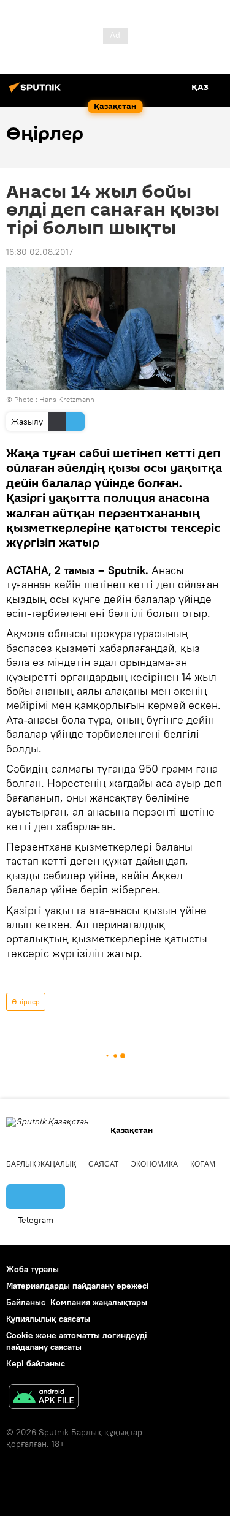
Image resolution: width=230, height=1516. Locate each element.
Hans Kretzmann (66, 399)
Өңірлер (26, 1001)
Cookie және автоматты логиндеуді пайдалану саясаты (76, 1341)
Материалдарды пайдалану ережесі (77, 1285)
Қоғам (202, 1164)
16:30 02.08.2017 (39, 251)
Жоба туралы (32, 1269)
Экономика (154, 1164)
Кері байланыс (35, 1363)
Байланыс (25, 1302)
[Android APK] (43, 1398)
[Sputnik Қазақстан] (36, 91)
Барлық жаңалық (41, 1164)
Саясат (103, 1164)
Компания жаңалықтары (98, 1302)
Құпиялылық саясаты (48, 1318)
